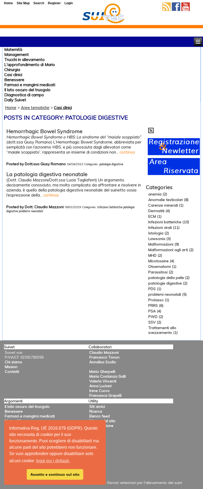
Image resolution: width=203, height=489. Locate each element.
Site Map (23, 3)
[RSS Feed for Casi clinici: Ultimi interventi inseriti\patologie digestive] (151, 131)
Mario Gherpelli (102, 371)
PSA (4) (154, 311)
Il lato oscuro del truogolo (27, 89)
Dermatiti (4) (159, 210)
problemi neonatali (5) (167, 294)
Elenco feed (99, 416)
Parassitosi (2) (160, 272)
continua (127, 152)
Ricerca (95, 411)
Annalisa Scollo (102, 362)
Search (38, 3)
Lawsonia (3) (159, 238)
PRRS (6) (155, 305)
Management (16, 54)
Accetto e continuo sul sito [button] (55, 474)
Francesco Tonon (104, 357)
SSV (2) (154, 322)
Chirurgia (12, 69)
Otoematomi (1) (162, 266)
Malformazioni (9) (163, 244)
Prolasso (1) (158, 300)
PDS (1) (154, 288)
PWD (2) (155, 316)
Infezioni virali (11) (163, 227)
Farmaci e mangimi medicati (29, 84)
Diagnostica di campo (24, 94)
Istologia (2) (158, 233)
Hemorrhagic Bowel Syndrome (44, 131)
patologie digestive (111, 164)
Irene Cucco (99, 390)
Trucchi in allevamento (24, 59)
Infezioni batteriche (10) (168, 222)
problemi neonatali (31, 211)
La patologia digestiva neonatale (46, 174)
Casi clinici (13, 74)
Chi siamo (13, 362)
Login (68, 3)
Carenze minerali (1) (165, 205)
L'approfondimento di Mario (29, 64)
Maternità (13, 49)
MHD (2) (155, 255)
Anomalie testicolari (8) (168, 199)
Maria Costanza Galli (107, 376)
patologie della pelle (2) (169, 277)
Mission (11, 366)
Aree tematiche (35, 107)
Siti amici (97, 406)
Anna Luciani (100, 385)
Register (54, 3)
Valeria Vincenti (102, 381)
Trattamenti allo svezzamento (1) (163, 330)
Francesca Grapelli (105, 395)
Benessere (14, 79)
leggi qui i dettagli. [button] (53, 461)
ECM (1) (155, 216)
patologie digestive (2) (167, 283)
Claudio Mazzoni (104, 352)
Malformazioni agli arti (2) (170, 249)
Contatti (12, 371)
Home (10, 107)
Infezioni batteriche (109, 207)
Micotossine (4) (161, 261)
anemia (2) (157, 194)
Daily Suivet (15, 99)
